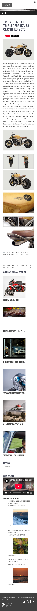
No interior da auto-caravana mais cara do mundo (10, 265)
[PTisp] (7, 606)
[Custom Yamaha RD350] (14, 287)
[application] (18, 486)
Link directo (16, 256)
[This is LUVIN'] (28, 604)
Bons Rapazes (6, 597)
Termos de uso (6, 600)
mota (20, 254)
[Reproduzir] (6, 493)
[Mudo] (28, 493)
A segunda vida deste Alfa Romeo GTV (17, 424)
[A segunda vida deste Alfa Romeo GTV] (14, 411)
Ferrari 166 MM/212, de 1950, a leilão (26, 265)
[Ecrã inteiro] (31, 493)
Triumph (6, 256)
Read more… (12, 526)
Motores (22, 251)
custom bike (25, 252)
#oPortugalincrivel (11, 498)
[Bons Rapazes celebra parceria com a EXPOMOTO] (14, 318)
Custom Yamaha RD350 (11, 300)
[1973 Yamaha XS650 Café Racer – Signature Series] (14, 380)
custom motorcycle (10, 254)
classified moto (13, 252)
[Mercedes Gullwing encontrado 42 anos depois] (14, 349)
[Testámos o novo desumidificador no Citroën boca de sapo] (14, 442)
